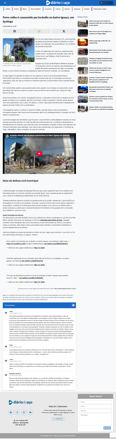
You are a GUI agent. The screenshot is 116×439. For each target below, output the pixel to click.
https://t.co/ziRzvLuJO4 (16, 244)
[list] (39, 349)
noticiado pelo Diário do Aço (51, 220)
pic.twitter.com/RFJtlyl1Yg (32, 261)
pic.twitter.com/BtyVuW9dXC (31, 278)
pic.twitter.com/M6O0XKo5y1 (56, 244)
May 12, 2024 (39, 248)
